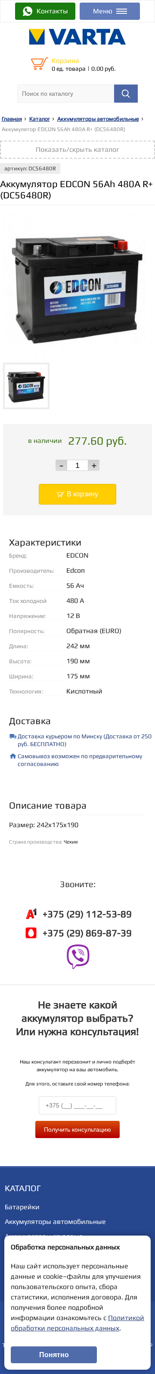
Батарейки (22, 1207)
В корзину (82, 494)
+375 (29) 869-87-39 (87, 933)
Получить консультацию (77, 1129)
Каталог (39, 119)
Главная (12, 119)
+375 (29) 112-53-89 (87, 914)
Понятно (54, 1354)
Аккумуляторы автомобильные (98, 119)
